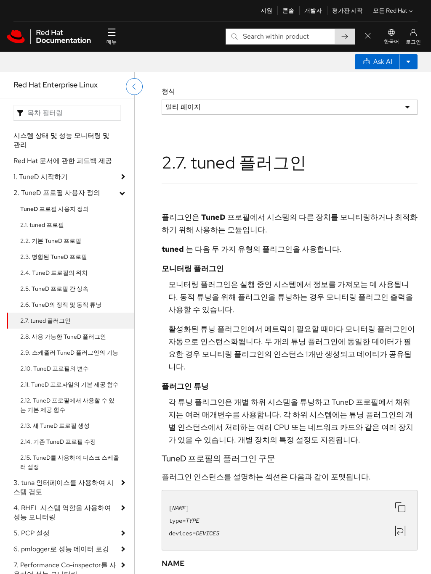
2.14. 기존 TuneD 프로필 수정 (58, 441)
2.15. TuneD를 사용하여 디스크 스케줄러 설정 (69, 462)
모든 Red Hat (390, 10)
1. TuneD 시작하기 (40, 176)
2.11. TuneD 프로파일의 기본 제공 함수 (69, 384)
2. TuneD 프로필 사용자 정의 (56, 192)
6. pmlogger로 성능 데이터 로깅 (61, 549)
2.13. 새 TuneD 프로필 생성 (55, 425)
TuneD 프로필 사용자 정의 (54, 209)
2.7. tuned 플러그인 (45, 320)
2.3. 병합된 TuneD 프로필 (53, 257)
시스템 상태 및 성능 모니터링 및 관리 (61, 140)
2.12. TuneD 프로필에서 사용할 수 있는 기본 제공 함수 (67, 405)
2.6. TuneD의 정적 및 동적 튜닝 (60, 304)
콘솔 (288, 10)
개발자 (313, 10)
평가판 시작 (347, 10)
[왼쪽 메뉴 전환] (134, 86)
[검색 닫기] (368, 36)
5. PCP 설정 (31, 533)
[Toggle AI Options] (408, 61)
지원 (266, 10)
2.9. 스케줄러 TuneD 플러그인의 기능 (69, 352)
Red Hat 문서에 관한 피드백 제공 (62, 160)
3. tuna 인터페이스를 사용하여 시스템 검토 (63, 487)
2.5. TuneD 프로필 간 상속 (54, 288)
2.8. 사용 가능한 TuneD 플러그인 (63, 336)
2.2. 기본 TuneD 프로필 (50, 241)
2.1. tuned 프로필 (42, 225)
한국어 (391, 41)
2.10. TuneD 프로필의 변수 (54, 368)
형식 (168, 91)
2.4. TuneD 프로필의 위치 (54, 272)
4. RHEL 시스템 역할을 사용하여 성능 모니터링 (62, 512)
